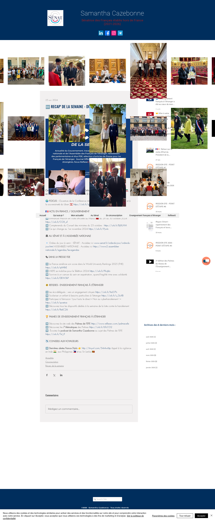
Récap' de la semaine (54, 365)
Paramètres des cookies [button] (163, 515)
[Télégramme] (120, 33)
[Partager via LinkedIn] (61, 375)
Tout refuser (185, 515)
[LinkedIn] (100, 33)
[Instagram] (113, 33)
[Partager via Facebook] (46, 375)
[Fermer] (211, 516)
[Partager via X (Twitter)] (54, 375)
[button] (206, 261)
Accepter (201, 515)
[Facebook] (107, 33)
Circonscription (51, 361)
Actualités (49, 357)
